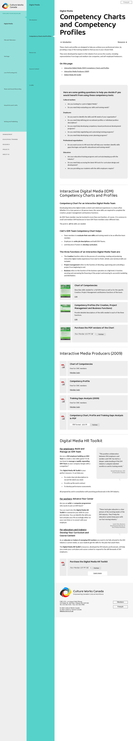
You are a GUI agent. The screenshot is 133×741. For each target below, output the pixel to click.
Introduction (33, 20)
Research (6, 144)
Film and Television (10, 40)
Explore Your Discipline (12, 13)
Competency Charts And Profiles (40, 36)
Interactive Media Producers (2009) (76, 72)
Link (76, 297)
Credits (31, 85)
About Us (6, 154)
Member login (75, 373)
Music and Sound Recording (12, 89)
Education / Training (10, 139)
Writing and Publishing (11, 121)
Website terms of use (66, 611)
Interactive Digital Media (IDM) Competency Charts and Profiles (86, 68)
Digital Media (8, 24)
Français (126, 2)
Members (120, 602)
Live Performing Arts (10, 73)
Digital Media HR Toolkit (72, 75)
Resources (32, 52)
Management (7, 134)
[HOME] (13, 7)
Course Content (34, 69)
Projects (6, 149)
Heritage (6, 56)
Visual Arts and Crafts (11, 105)
